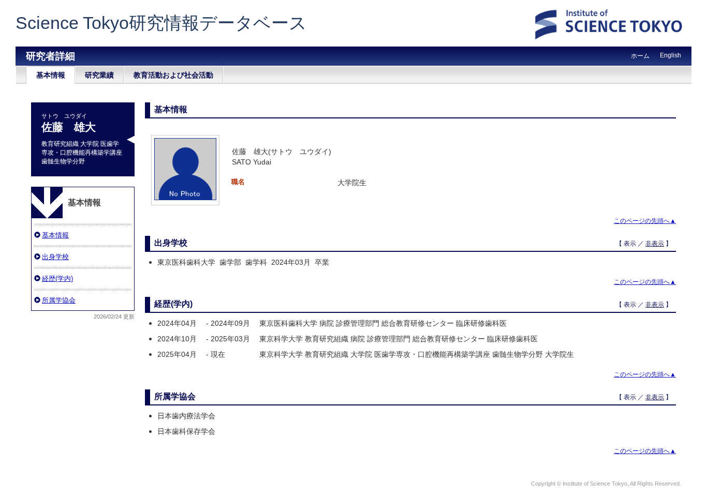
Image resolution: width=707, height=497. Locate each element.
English (670, 55)
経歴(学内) (57, 278)
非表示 (654, 243)
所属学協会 (59, 300)
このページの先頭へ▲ (645, 220)
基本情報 (50, 75)
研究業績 (99, 75)
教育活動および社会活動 (173, 75)
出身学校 (55, 257)
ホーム (640, 55)
